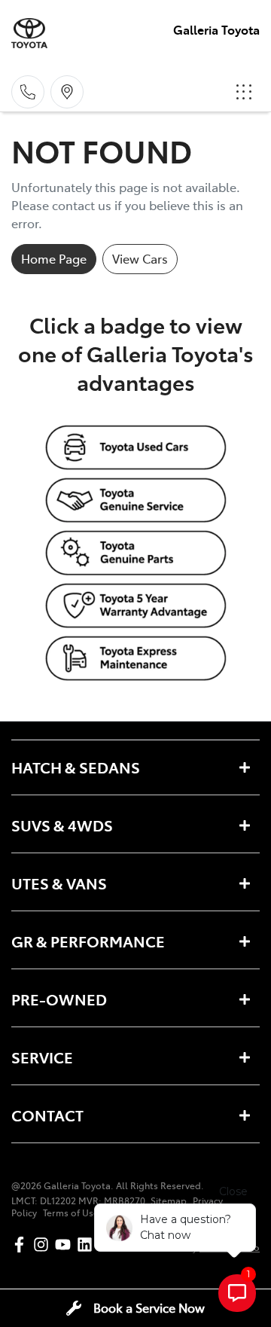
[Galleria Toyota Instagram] (44, 1244)
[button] (244, 92)
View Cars (140, 258)
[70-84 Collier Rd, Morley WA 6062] (67, 91)
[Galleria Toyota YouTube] (66, 1244)
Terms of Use (71, 1213)
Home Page (54, 258)
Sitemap (169, 1200)
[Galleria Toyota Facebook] (22, 1244)
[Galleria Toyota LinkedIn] (88, 1244)
